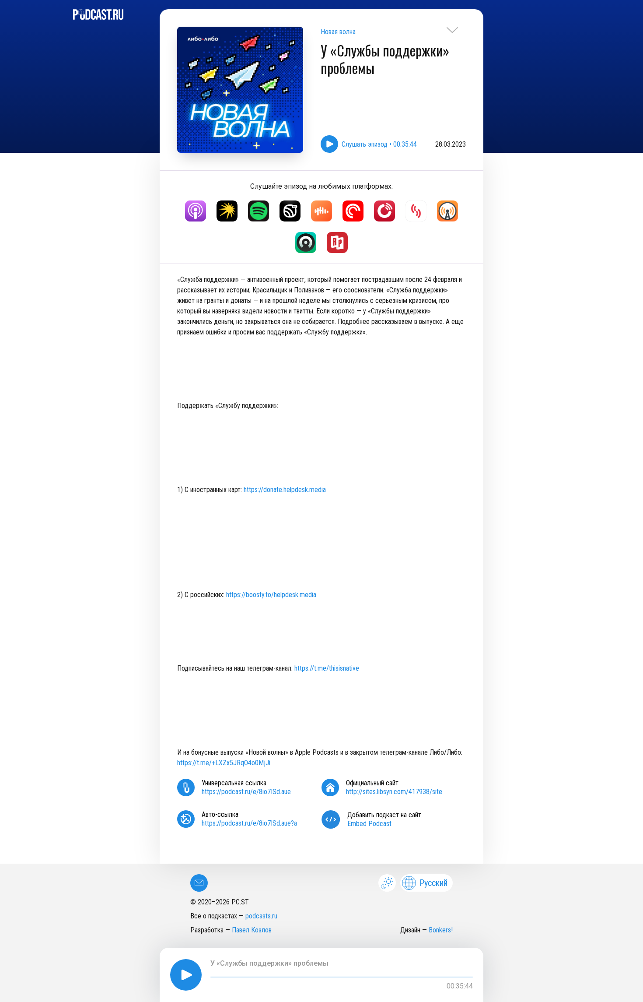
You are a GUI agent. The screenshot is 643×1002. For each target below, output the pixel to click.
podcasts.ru (261, 916)
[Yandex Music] (227, 210)
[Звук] (290, 210)
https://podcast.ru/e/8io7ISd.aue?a (249, 823)
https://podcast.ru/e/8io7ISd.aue (246, 792)
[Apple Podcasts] (195, 210)
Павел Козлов (252, 930)
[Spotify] (258, 210)
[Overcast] (447, 210)
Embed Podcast (369, 823)
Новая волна (338, 32)
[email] (199, 883)
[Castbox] (321, 210)
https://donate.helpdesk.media (285, 489)
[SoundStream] (415, 210)
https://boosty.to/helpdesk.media (271, 595)
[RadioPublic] (337, 242)
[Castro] (305, 242)
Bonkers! (441, 930)
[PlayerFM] (384, 210)
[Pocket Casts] (352, 210)
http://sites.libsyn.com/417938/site (394, 792)
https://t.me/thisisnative (326, 668)
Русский (433, 883)
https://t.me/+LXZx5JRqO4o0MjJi (223, 763)
